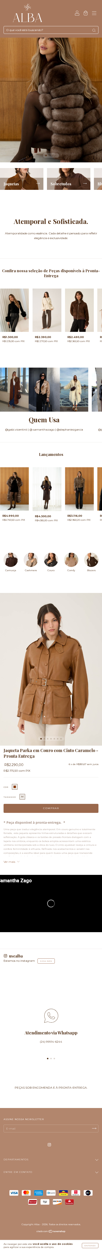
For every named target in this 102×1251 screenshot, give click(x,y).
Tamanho (10, 797)
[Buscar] (94, 30)
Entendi (90, 1245)
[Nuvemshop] (51, 1232)
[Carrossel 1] (51, 100)
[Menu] (94, 13)
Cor (6, 787)
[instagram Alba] (49, 1144)
